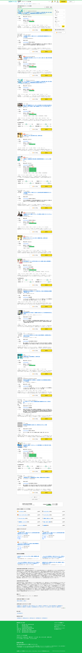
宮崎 (30, 632)
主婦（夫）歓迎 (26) (32, 605)
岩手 (26, 628)
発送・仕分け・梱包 (47, 521)
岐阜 (27, 625)
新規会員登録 (63, 1)
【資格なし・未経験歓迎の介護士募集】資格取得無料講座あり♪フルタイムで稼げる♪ (37, 159)
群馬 (33, 624)
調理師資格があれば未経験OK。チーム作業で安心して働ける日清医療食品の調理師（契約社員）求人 (37, 291)
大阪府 (24, 18)
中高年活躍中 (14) (25, 605)
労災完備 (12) (29, 606)
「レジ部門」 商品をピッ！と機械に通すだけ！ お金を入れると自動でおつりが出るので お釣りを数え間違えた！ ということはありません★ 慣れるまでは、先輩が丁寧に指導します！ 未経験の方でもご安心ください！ (34, 120)
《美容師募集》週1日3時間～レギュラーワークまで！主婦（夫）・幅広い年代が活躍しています (37, 58)
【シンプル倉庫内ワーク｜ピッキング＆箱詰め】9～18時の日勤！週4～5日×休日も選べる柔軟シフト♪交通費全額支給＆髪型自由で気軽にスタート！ (37, 13)
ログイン (71, 1)
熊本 (27, 632)
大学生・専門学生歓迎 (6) (53, 605)
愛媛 (34, 630)
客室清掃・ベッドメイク (23, 521)
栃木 (31, 624)
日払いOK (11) (42, 606)
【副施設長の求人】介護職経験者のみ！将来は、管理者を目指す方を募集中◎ (36, 477)
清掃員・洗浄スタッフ (47, 518)
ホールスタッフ (21, 511)
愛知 (22, 625)
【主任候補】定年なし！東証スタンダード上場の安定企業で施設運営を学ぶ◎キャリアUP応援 (37, 36)
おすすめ (47, 7)
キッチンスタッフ (47, 514)
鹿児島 (33, 632)
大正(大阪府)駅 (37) (20, 613)
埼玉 (26, 624)
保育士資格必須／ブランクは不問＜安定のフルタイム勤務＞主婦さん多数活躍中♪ (37, 261)
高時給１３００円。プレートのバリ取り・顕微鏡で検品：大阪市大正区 (35, 238)
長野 (30, 629)
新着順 (51, 7)
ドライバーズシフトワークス (58, 624)
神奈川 (25, 624)
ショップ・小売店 (22, 525)
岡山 (26, 630)
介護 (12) (24, 600)
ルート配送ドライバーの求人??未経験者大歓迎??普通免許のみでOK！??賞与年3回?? (37, 402)
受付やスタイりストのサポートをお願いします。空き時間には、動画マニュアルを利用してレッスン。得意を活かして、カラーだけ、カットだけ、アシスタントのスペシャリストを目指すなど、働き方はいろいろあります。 (34, 229)
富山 (24, 629)
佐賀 (24, 632)
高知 (35, 630)
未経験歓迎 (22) (19, 605)
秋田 (29, 628)
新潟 (22, 629)
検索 (63, 26)
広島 (27, 630)
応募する (46, 51)
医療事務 (45, 525)
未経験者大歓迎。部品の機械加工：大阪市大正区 (31, 356)
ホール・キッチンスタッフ (23, 514)
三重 (26, 625)
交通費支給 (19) (19, 606)
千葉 (28, 624)
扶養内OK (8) (59, 606)
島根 (24, 630)
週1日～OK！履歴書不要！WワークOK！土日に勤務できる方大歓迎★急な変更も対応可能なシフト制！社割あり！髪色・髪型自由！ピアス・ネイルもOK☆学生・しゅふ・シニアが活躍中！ (37, 106)
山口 (29, 630)
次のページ (35, 497)
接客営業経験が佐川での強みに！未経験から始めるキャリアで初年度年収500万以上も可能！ (37, 313)
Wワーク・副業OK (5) (39, 605)
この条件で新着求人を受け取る (60, 29)
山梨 (29, 629)
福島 (33, 628)
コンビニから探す (26, 638)
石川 (26, 629)
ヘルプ (49, 1)
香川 (32, 630)
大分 (29, 632)
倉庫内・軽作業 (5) (20, 600)
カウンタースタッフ (22, 518)
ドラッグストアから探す (33, 638)
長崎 (26, 632)
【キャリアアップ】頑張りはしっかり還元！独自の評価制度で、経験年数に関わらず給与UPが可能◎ (37, 335)
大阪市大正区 (26, 18)
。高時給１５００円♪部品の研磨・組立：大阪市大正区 (32, 135)
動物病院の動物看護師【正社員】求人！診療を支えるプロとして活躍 (35, 424)
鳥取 (22, 630)
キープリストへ (59, 32)
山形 (31, 628)
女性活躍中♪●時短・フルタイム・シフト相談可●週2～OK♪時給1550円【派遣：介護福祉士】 (37, 445)
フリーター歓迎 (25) (48, 606)
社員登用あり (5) (45, 605)
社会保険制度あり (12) (35, 606)
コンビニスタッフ (47, 511)
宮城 (28, 628)
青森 (25, 628)
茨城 (29, 624)
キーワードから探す (20, 638)
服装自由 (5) (24, 606)
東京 (22, 624)
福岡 (22, 632)
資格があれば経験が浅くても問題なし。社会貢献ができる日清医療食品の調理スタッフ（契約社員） (37, 380)
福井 (27, 629)
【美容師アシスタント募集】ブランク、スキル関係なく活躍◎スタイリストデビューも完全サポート (37, 215)
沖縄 (34, 632)
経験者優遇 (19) (60, 605)
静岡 (24, 625)
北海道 (23, 628)
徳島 (30, 630)
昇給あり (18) (54, 606)
